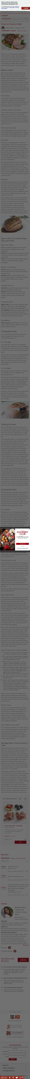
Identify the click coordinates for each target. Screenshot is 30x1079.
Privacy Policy (19, 548)
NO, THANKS (22, 546)
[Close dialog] (29, 529)
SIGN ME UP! (22, 543)
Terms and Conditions (25, 548)
